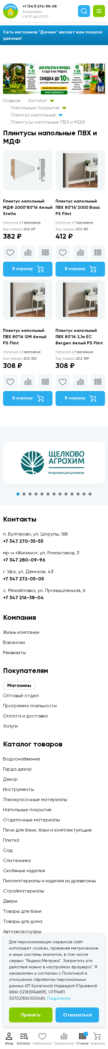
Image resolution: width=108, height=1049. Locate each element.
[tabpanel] (54, 462)
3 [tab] (30, 494)
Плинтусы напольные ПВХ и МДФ (48, 122)
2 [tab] (24, 494)
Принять (31, 1015)
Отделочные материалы (31, 820)
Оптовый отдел (21, 695)
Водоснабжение (21, 759)
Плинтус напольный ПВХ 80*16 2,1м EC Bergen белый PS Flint (79, 337)
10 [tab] (72, 494)
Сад (8, 850)
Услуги (10, 726)
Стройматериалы (23, 891)
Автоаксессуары (22, 931)
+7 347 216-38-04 (23, 597)
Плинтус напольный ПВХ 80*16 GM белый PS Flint (24, 337)
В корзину (23, 268)
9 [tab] (66, 494)
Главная (11, 100)
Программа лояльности (30, 705)
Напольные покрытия (36, 108)
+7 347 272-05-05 (23, 579)
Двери (10, 901)
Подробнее (58, 998)
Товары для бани (22, 911)
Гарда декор (17, 769)
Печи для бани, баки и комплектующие (47, 830)
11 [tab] (78, 494)
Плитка (11, 840)
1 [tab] (18, 494)
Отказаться (77, 1015)
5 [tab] (42, 494)
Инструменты (18, 789)
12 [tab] (84, 494)
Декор (10, 779)
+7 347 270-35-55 (23, 541)
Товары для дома (22, 921)
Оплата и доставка (25, 716)
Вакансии (14, 642)
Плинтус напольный (34, 115)
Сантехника (17, 860)
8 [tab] (60, 494)
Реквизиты (14, 652)
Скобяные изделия (24, 870)
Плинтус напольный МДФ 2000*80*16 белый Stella (27, 207)
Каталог (38, 100)
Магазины (19, 685)
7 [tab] (54, 494)
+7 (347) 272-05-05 (39, 6)
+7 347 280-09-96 (24, 560)
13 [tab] (90, 494)
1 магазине (22, 222)
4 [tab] (36, 494)
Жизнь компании (21, 632)
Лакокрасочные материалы (35, 799)
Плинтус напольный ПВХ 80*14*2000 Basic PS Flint (78, 207)
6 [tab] (48, 494)
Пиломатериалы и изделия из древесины (49, 881)
